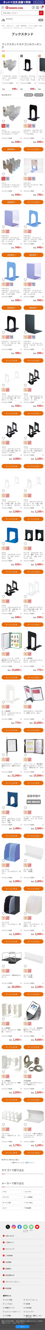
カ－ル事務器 (28, 1197)
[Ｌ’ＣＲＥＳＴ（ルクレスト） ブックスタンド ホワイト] (11, 166)
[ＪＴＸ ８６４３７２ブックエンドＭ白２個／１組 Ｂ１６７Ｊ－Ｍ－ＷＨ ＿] (33, 588)
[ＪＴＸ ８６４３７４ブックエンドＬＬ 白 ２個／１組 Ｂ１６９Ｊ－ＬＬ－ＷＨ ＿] (33, 483)
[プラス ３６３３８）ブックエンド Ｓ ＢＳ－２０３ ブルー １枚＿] (11, 535)
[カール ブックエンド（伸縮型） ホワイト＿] (11, 1063)
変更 (41, 20)
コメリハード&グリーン (13, 1311)
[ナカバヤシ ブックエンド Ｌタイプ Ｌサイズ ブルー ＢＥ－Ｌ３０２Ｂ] (33, 271)
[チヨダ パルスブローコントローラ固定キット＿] (33, 1063)
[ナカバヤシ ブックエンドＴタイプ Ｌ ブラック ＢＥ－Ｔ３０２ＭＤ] (33, 113)
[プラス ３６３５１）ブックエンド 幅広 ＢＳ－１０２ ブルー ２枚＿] (11, 799)
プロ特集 (8, 1315)
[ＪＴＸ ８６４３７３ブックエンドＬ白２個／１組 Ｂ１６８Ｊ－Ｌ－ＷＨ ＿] (11, 377)
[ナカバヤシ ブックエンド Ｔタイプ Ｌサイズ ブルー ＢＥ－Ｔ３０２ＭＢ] (11, 271)
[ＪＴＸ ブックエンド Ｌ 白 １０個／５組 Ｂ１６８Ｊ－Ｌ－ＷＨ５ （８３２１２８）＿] (11, 483)
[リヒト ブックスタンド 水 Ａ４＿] (11, 852)
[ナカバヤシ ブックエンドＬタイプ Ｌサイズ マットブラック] (33, 324)
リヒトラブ (27, 1192)
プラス (5, 1192)
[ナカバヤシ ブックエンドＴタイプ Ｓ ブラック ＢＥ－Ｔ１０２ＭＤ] (11, 324)
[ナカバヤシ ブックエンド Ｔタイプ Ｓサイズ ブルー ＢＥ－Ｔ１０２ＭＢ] (33, 218)
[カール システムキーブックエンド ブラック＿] (33, 641)
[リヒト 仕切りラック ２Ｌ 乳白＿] (11, 1116)
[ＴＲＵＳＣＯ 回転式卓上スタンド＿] (11, 958)
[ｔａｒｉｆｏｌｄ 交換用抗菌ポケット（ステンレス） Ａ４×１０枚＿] (33, 1011)
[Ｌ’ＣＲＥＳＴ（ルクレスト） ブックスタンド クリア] (11, 113)
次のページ (29, 1162)
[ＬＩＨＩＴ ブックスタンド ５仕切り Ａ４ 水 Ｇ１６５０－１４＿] (33, 799)
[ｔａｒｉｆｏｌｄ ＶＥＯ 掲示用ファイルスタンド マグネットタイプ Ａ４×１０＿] (11, 641)
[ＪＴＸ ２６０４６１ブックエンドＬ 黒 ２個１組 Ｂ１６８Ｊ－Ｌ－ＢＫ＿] (33, 377)
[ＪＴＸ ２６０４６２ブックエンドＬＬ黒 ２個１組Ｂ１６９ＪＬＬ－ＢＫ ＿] (33, 430)
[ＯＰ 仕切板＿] (33, 852)
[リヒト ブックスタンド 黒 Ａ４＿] (11, 905)
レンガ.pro (8, 1303)
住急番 (28, 1303)
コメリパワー (30, 1311)
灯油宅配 (29, 1307)
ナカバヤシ (6, 1197)
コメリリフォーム (31, 1300)
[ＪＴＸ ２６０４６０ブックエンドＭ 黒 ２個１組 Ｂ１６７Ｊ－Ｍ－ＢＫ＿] (11, 588)
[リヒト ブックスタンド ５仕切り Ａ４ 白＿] (33, 905)
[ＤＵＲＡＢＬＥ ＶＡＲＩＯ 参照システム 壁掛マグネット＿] (11, 747)
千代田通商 (27, 1208)
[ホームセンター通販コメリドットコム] (14, 8)
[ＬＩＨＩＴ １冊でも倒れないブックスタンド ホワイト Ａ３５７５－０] (33, 1116)
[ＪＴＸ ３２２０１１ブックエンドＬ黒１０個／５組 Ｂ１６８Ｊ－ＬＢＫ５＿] (11, 430)
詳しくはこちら (38, 2)
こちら (14, 1323)
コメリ (5, 1208)
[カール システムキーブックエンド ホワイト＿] (11, 694)
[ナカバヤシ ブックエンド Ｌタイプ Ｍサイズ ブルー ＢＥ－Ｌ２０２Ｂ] (11, 218)
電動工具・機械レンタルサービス (34, 1316)
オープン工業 (7, 1203)
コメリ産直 (8, 1300)
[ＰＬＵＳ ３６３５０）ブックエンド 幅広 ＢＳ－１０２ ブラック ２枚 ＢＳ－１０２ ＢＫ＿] (33, 535)
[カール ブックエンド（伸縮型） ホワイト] (11, 1011)
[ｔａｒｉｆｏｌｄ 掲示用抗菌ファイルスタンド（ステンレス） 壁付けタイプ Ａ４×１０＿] (33, 747)
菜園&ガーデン (10, 1307)
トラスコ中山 (28, 1203)
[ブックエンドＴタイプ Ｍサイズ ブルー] (33, 166)
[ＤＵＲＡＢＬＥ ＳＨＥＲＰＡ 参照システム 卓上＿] (33, 694)
